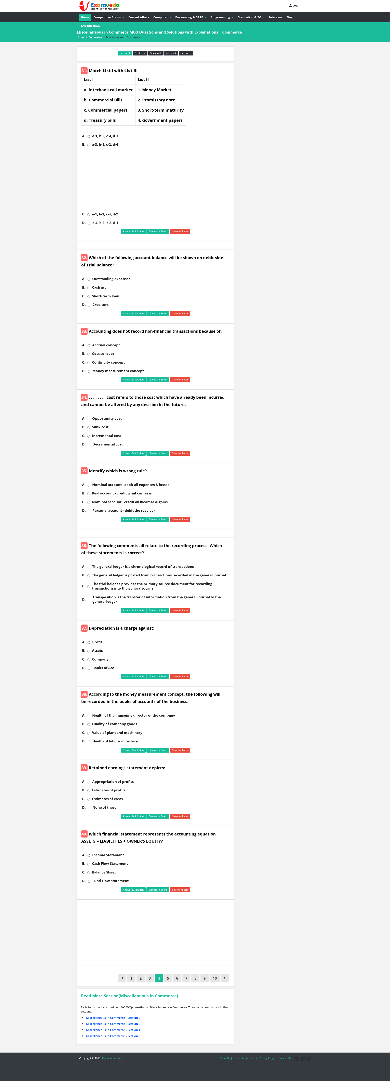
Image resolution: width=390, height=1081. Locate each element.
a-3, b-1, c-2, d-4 (105, 144)
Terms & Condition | (245, 1058)
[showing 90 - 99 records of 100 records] (122, 978)
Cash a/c (99, 287)
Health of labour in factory (115, 741)
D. (84, 223)
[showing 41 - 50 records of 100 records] (225, 978)
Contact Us (285, 1058)
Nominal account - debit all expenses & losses (130, 484)
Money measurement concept (118, 371)
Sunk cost (100, 427)
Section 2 (140, 53)
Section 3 (155, 53)
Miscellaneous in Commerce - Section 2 (113, 1018)
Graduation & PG (249, 17)
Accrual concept (106, 345)
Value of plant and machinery (117, 732)
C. (83, 214)
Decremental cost (107, 444)
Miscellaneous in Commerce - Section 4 (113, 1030)
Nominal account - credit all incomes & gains (130, 502)
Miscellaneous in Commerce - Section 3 (113, 1024)
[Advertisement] (157, 179)
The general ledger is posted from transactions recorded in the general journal (159, 575)
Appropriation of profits (113, 781)
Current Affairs (138, 17)
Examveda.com (111, 1058)
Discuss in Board (157, 231)
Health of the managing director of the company (133, 715)
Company (100, 659)
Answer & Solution (133, 231)
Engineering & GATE (189, 17)
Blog (289, 17)
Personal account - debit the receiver (123, 510)
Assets (97, 650)
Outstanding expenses (111, 279)
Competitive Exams (107, 17)
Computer (160, 17)
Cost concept (103, 353)
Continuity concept (108, 362)
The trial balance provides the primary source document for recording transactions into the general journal (152, 586)
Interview (275, 17)
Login (296, 5)
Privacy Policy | (268, 1058)
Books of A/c (103, 668)
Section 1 (125, 53)
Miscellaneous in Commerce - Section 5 (113, 1036)
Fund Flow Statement (110, 881)
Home (85, 17)
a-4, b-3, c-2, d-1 (105, 223)
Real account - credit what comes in (122, 493)
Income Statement (108, 855)
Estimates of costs (107, 799)
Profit (97, 642)
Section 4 (171, 53)
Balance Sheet (104, 872)
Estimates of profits (109, 790)
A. (84, 136)
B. (83, 144)
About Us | (226, 1058)
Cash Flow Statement (110, 863)
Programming (220, 17)
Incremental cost (106, 435)
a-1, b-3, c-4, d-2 (105, 214)
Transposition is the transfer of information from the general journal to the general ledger (156, 599)
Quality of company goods (114, 724)
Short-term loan (105, 296)
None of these (104, 807)
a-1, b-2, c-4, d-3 (105, 136)
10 (215, 978)
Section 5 (186, 53)
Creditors (100, 304)
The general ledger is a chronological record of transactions (143, 566)
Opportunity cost (107, 418)
